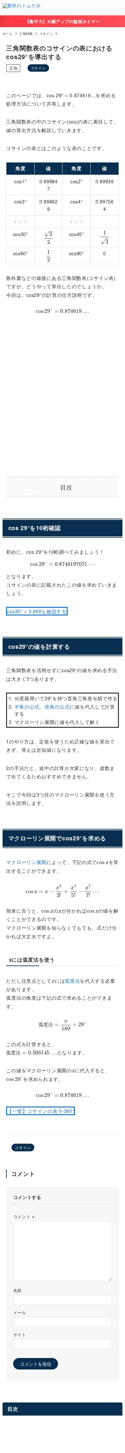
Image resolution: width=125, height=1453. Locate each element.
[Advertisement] (62, 394)
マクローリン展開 (26, 862)
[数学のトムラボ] (22, 7)
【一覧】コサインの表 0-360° (40, 1111)
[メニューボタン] (117, 7)
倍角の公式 (57, 706)
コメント (24, 1216)
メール (19, 1312)
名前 (17, 1290)
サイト (19, 1335)
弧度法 (72, 980)
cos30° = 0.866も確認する (36, 611)
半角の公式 (27, 706)
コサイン (38, 67)
